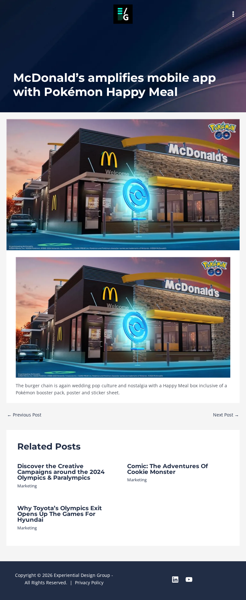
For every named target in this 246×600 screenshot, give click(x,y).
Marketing (27, 486)
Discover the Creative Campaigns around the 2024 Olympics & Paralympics (61, 471)
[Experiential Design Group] (123, 14)
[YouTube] (189, 579)
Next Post (226, 415)
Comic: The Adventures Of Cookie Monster (167, 469)
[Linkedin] (175, 579)
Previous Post (24, 415)
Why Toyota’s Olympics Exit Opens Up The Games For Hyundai (59, 513)
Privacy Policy (89, 582)
